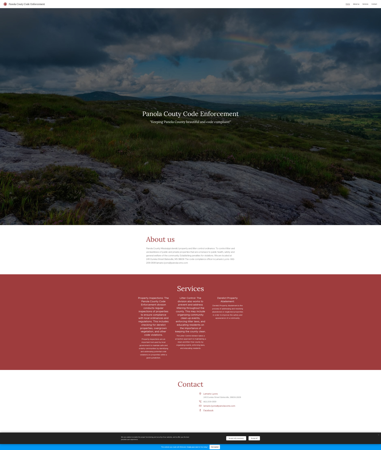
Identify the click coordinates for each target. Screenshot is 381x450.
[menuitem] (348, 4)
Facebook (208, 410)
